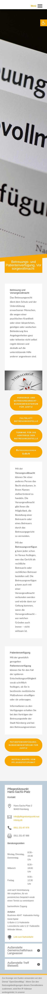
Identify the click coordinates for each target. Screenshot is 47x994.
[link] (43, 22)
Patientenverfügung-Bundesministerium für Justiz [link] (23, 745)
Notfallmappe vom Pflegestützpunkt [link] (24, 761)
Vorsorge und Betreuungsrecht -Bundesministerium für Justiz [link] (26, 402)
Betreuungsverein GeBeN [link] (26, 452)
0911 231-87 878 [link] (21, 828)
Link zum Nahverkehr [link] (23, 937)
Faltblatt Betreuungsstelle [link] (26, 419)
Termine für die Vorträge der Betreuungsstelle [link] (26, 435)
